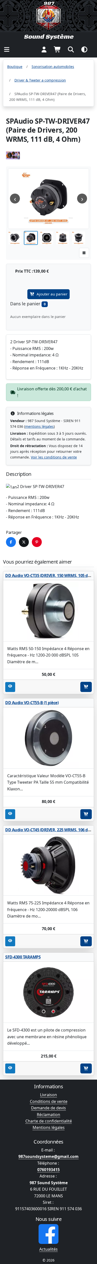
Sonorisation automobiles (53, 66)
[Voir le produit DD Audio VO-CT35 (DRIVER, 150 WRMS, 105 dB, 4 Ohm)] (48, 610)
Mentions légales (49, 1127)
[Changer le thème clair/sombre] (84, 50)
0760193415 (48, 1169)
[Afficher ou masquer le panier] (57, 50)
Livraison (48, 1094)
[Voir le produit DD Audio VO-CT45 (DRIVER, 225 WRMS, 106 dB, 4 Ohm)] (48, 865)
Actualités (48, 1249)
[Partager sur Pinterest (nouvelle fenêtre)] (37, 542)
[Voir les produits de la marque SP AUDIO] (13, 155)
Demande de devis (48, 1108)
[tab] (15, 238)
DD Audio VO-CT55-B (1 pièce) (31, 702)
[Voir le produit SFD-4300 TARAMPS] (48, 992)
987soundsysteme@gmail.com (48, 1156)
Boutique (14, 66)
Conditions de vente (48, 1101)
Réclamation (48, 1114)
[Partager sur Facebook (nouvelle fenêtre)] (11, 542)
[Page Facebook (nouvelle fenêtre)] (48, 1234)
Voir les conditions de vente (54, 457)
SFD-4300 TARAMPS (23, 957)
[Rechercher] (71, 50)
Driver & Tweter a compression (40, 80)
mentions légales (39, 426)
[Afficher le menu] (6, 50)
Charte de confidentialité (48, 1121)
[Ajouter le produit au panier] (86, 687)
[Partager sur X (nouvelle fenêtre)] (24, 542)
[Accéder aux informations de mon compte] (44, 50)
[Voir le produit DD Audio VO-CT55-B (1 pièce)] (48, 738)
